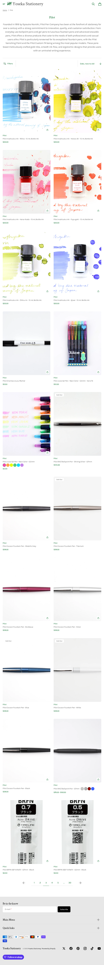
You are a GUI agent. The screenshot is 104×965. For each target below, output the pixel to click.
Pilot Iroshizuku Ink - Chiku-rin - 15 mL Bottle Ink (22, 300)
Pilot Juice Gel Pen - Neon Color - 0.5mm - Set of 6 (73, 381)
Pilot (4, 135)
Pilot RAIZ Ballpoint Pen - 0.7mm (66, 789)
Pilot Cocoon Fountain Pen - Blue (16, 707)
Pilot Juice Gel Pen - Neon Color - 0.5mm (19, 462)
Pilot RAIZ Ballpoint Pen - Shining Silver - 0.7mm (73, 462)
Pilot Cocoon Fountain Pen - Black (16, 788)
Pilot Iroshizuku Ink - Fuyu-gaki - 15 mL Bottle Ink (73, 219)
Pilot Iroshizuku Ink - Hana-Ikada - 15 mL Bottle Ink (23, 219)
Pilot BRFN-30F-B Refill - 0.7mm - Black (18, 870)
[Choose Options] (47, 537)
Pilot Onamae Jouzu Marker (14, 381)
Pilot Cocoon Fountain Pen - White (67, 707)
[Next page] (80, 883)
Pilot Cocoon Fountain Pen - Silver (67, 627)
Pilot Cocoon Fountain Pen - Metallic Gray (19, 546)
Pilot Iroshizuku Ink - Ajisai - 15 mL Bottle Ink (72, 300)
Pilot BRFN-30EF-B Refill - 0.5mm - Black (70, 870)
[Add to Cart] (47, 130)
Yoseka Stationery (34, 949)
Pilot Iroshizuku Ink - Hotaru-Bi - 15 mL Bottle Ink (73, 139)
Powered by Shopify (49, 949)
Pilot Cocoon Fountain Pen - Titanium (69, 546)
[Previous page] (24, 883)
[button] (4, 4)
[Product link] (26, 106)
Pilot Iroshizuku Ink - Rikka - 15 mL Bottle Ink (21, 139)
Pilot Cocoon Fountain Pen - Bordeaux (18, 627)
